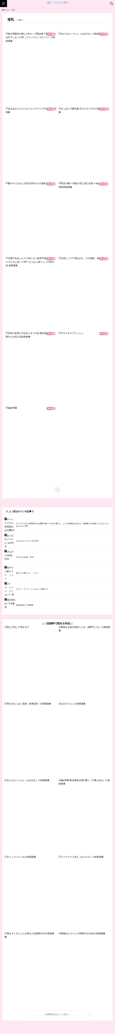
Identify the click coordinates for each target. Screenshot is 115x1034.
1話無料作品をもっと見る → (57, 1014)
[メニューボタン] (3, 3)
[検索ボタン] (111, 3)
